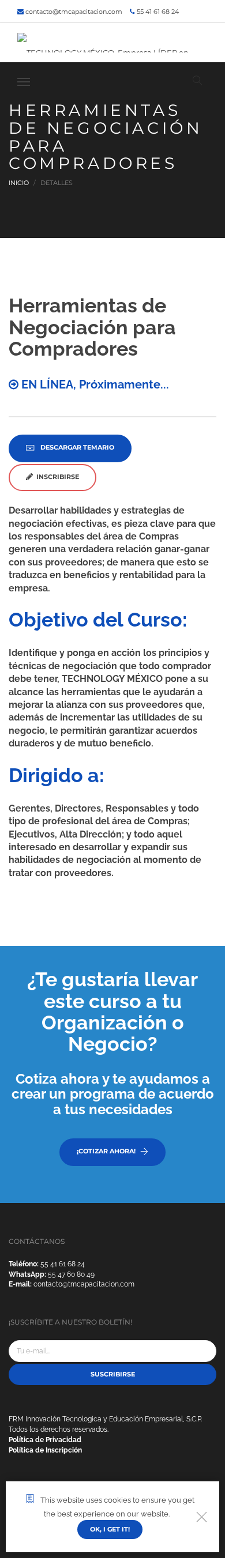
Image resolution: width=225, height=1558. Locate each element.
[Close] (202, 1516)
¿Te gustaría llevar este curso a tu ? (112, 1011)
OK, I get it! (110, 1529)
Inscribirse (56, 477)
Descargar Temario (76, 447)
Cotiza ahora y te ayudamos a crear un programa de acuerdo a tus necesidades (113, 1094)
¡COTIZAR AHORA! (106, 1151)
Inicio (19, 183)
